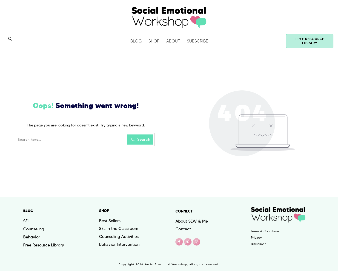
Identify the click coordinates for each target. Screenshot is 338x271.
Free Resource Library (43, 245)
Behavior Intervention (119, 244)
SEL (26, 221)
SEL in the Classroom (118, 228)
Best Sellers (109, 220)
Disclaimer (258, 244)
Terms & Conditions (265, 231)
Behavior (31, 237)
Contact (183, 229)
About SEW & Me (191, 221)
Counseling (33, 229)
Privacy (256, 237)
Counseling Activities (119, 236)
